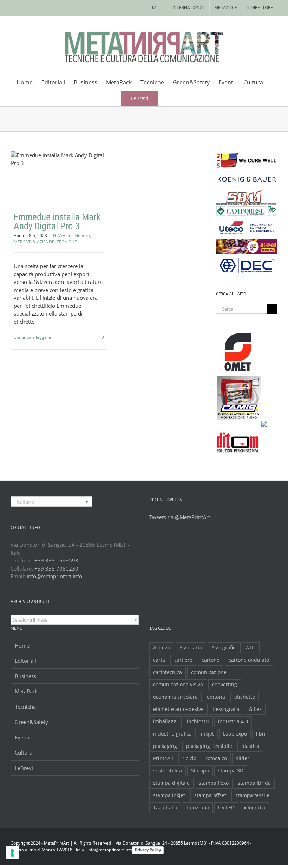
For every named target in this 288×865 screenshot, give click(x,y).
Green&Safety (31, 721)
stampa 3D (230, 771)
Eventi (22, 737)
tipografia (197, 807)
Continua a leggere (32, 337)
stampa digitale (171, 783)
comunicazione (209, 672)
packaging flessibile (209, 746)
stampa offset (210, 795)
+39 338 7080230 (56, 568)
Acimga (161, 647)
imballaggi (165, 721)
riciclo (189, 758)
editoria (216, 697)
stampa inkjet (169, 795)
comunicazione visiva (178, 684)
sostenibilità (167, 771)
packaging (165, 746)
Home (22, 645)
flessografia (226, 709)
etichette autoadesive (178, 709)
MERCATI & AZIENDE (34, 242)
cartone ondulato (249, 660)
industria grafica (172, 734)
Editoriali (25, 660)
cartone (211, 660)
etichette (244, 697)
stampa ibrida (254, 783)
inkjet (207, 734)
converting (224, 684)
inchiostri (198, 721)
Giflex (255, 709)
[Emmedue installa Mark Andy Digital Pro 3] (59, 176)
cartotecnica (167, 672)
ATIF (251, 647)
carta (159, 660)
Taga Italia (165, 807)
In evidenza (54, 192)
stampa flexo (214, 783)
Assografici (224, 647)
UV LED (226, 807)
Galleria (67, 157)
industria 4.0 (233, 721)
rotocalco (216, 758)
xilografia (254, 807)
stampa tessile (252, 795)
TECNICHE (69, 199)
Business (25, 676)
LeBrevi (24, 767)
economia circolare (175, 697)
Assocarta (190, 647)
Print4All (163, 758)
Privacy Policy (148, 849)
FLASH (34, 192)
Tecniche (25, 706)
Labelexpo (235, 734)
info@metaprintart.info (54, 576)
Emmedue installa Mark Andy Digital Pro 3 (50, 157)
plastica (250, 746)
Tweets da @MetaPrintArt (179, 517)
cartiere (183, 660)
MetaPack (26, 691)
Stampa (200, 771)
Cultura (23, 752)
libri (261, 734)
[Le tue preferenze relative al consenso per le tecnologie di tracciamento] (12, 852)
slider (242, 758)
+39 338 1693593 (56, 560)
